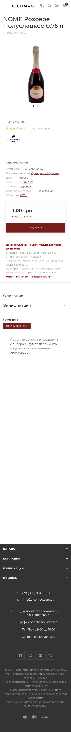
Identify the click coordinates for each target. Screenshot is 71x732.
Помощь (10, 578)
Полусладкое (44, 191)
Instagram (30, 655)
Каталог (10, 548)
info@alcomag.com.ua (38, 599)
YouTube (40, 655)
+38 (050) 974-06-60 (36, 593)
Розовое (23, 177)
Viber (50, 655)
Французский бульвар (45, 173)
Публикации (13, 568)
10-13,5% (28, 182)
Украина (25, 186)
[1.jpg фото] (35, 74)
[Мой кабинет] (57, 6)
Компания (11, 558)
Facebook (20, 655)
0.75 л (23, 195)
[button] (34, 106)
